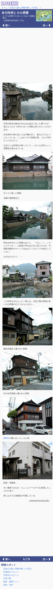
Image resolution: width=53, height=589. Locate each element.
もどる (26, 559)
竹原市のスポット (11, 575)
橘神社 (6, 438)
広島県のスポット (11, 572)
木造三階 (7, 578)
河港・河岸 (8, 585)
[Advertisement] (26, 55)
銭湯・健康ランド (11, 582)
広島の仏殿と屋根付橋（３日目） (24, 8)
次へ (45, 25)
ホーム (4, 8)
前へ (7, 25)
